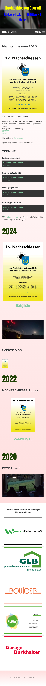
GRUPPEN (6, 131)
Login (14, 32)
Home (5, 31)
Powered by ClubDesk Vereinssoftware (18, 677)
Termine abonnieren (12, 217)
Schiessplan (19, 138)
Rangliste (23, 305)
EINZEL (5, 133)
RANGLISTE (23, 439)
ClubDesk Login (32, 677)
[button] (23, 164)
